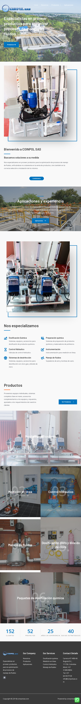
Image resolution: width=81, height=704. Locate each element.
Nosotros (44, 5)
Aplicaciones (68, 5)
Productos (55, 5)
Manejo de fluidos (49, 667)
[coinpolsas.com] (16, 8)
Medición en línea (49, 661)
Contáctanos (38, 12)
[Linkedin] (4, 677)
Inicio (36, 5)
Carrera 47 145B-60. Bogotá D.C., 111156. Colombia (70, 661)
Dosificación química (50, 658)
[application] (60, 5)
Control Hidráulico (50, 664)
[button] (11, 44)
